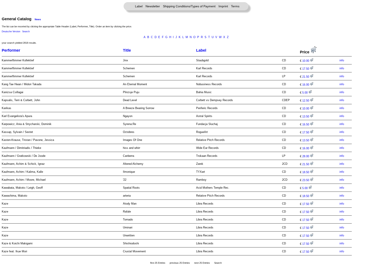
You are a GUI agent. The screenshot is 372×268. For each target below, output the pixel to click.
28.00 (306, 156)
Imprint (223, 6)
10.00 (306, 60)
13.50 (306, 116)
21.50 (306, 76)
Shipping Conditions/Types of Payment (189, 6)
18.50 (306, 172)
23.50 (306, 180)
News (38, 19)
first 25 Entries (157, 263)
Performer (11, 50)
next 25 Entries (202, 263)
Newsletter (153, 6)
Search (26, 31)
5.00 (305, 92)
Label (139, 6)
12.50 (306, 100)
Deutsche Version (11, 31)
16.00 (306, 84)
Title (127, 50)
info (341, 60)
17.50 (306, 68)
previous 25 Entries (180, 263)
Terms (235, 6)
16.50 (306, 124)
